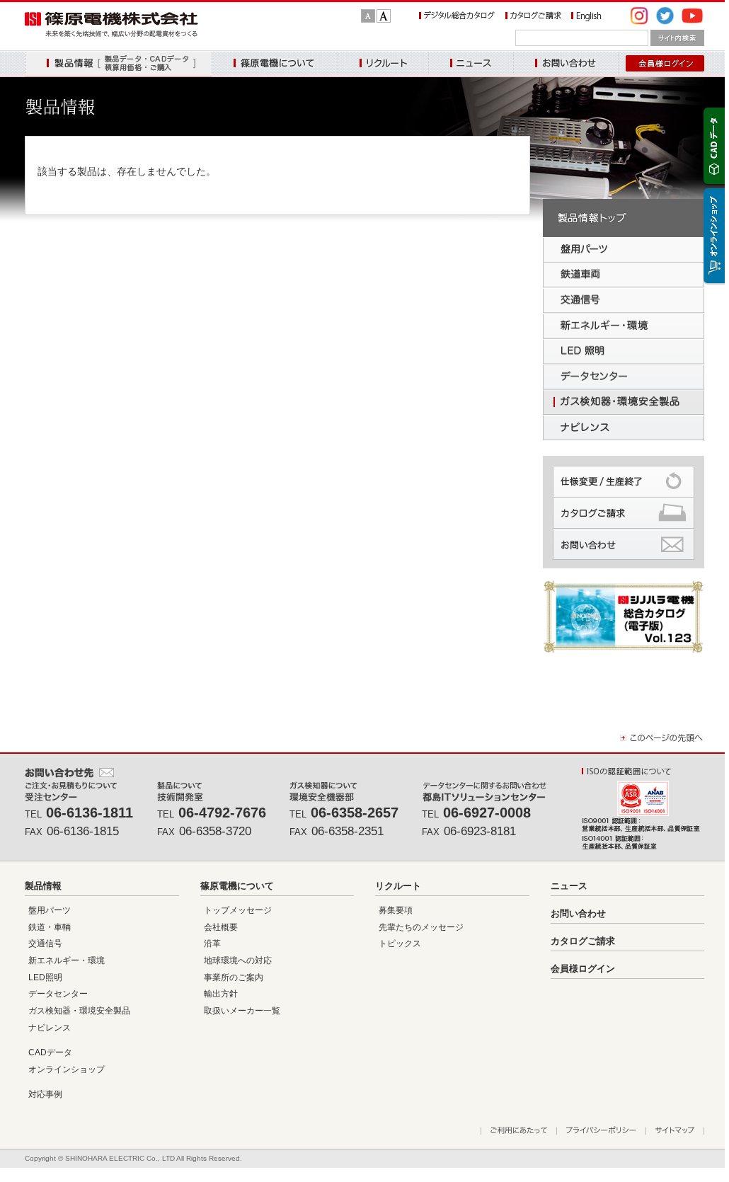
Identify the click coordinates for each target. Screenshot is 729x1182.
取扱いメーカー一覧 (242, 1011)
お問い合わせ (566, 63)
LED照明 (45, 977)
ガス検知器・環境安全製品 (79, 1011)
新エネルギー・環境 (66, 960)
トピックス (400, 943)
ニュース (470, 63)
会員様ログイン (583, 968)
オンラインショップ (66, 1069)
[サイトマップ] (674, 1131)
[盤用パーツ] (623, 250)
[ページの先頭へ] (662, 741)
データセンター (58, 994)
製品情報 (118, 63)
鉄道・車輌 (49, 927)
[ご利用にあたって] (518, 1131)
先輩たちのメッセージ (421, 927)
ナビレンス (49, 1028)
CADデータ (50, 1052)
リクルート (383, 63)
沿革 (212, 943)
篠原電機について (275, 63)
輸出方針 (221, 994)
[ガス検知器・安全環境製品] (623, 402)
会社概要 (221, 927)
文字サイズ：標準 (368, 16)
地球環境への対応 (238, 960)
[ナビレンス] (623, 428)
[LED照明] (623, 352)
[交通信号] (623, 301)
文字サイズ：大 (383, 16)
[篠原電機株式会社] (111, 34)
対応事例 (45, 1094)
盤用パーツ (49, 910)
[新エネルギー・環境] (623, 326)
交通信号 (45, 943)
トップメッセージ (238, 910)
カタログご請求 (583, 941)
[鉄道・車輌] (623, 275)
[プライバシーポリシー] (600, 1131)
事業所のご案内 (233, 977)
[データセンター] (623, 377)
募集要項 (396, 910)
